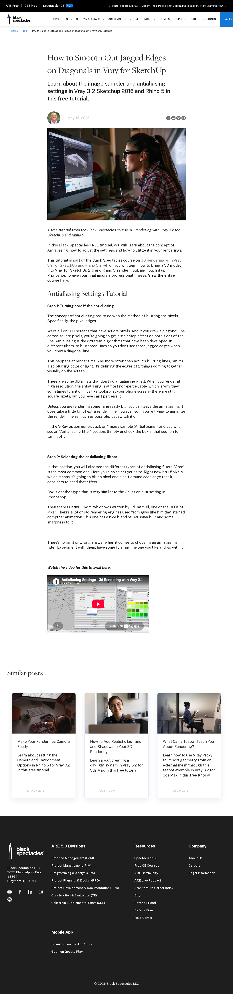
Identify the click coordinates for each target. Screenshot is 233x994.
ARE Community (146, 872)
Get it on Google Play (67, 951)
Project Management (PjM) (71, 865)
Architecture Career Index (153, 887)
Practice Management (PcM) (72, 857)
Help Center (143, 917)
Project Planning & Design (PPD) (75, 880)
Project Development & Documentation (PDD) (85, 887)
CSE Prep (30, 5)
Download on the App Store (71, 944)
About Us (196, 857)
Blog (24, 30)
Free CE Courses (146, 865)
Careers (194, 865)
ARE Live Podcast (147, 880)
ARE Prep (12, 5)
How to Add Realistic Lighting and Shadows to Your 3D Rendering (115, 746)
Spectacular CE (53, 5)
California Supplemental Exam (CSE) (78, 902)
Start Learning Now (211, 5)
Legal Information (202, 872)
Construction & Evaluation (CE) (74, 895)
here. (64, 280)
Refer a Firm (143, 910)
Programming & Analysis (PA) (73, 872)
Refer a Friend (145, 902)
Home (14, 30)
